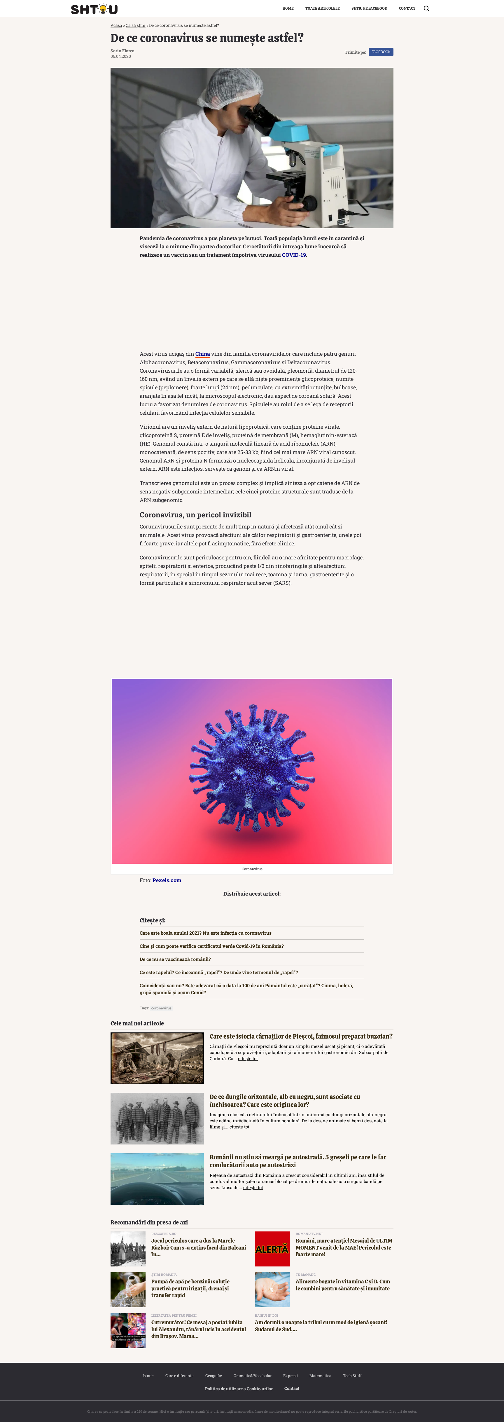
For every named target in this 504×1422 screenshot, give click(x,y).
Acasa (116, 25)
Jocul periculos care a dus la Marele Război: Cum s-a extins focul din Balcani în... (198, 1247)
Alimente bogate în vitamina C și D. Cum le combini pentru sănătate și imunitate (343, 1285)
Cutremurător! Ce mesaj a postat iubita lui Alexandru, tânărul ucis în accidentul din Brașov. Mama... (198, 1329)
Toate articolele (322, 8)
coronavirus (161, 1008)
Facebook (381, 52)
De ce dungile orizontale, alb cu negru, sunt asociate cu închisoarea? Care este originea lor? (285, 1101)
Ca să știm (136, 25)
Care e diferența (179, 1375)
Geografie (213, 1375)
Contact (407, 8)
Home (288, 8)
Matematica (320, 1375)
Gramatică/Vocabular (253, 1375)
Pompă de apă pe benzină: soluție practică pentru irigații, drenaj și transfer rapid (190, 1288)
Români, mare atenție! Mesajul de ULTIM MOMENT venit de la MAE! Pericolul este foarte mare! (344, 1247)
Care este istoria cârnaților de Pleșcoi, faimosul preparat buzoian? (301, 1036)
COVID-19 (294, 254)
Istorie (148, 1375)
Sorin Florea (122, 50)
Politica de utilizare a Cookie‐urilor (239, 1388)
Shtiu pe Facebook (369, 8)
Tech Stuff (352, 1375)
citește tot (248, 1058)
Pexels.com (167, 880)
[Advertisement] (252, 306)
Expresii (290, 1375)
